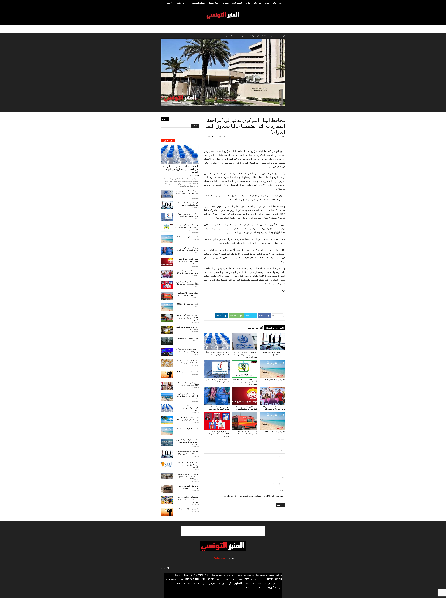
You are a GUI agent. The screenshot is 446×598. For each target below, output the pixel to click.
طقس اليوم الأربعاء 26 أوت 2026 (274, 379)
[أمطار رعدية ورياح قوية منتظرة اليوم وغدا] (167, 341)
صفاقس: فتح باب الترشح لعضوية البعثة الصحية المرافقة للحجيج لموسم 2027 (188, 476)
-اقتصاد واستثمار (214, 3)
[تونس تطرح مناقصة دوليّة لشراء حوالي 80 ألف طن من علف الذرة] (167, 363)
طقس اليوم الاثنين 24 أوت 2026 (275, 431)
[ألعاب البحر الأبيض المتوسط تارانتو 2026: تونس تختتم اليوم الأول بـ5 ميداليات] (217, 421)
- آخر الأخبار (274, 36)
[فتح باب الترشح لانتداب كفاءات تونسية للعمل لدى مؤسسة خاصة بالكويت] (167, 464)
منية (196, 175)
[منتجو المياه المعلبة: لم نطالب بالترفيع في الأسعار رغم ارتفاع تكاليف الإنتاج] (167, 408)
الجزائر (168, 579)
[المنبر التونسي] (223, 15)
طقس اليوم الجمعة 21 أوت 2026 (187, 372)
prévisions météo (229, 579)
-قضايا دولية (258, 3)
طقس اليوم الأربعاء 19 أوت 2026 (187, 428)
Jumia (177, 575)
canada (239, 575)
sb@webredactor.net (220, 558)
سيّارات (248, 3)
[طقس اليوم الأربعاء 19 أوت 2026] (167, 431)
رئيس (205, 583)
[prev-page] (282, 440)
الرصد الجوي (271, 583)
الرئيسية (169, 3)
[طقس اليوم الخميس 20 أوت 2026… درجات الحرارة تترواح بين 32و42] (167, 420)
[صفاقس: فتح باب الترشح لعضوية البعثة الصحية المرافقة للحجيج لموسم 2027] (167, 476)
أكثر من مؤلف (255, 327)
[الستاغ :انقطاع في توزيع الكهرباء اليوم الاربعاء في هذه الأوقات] (217, 369)
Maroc (253, 579)
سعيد (199, 583)
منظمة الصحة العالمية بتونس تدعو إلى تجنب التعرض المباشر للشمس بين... (187, 193)
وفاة (255, 587)
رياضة (281, 3)
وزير (259, 588)
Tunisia (218, 579)
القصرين (258, 583)
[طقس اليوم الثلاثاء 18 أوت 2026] (167, 512)
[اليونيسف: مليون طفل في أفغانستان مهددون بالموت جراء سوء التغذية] (217, 396)
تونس (211, 583)
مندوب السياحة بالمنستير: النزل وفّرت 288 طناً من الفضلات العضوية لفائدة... (187, 396)
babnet (279, 575)
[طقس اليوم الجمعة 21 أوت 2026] (167, 374)
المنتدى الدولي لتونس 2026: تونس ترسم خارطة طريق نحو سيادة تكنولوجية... (187, 442)
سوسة (195, 583)
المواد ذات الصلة (275, 327)
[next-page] (279, 440)
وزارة (264, 587)
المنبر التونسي (209, 136)
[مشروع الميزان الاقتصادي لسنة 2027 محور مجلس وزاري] (167, 386)
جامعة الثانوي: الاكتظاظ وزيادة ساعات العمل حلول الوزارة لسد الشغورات (188, 261)
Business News (249, 575)
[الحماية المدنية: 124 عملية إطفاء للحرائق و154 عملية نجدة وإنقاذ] (244, 421)
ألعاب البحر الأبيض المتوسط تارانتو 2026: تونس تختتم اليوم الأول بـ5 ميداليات (219, 434)
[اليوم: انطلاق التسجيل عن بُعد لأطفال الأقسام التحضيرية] (167, 489)
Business (271, 575)
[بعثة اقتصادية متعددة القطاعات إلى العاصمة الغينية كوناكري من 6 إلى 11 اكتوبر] (167, 454)
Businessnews (261, 575)
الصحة (267, 3)
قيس (168, 583)
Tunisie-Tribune (195, 578)
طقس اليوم (181, 583)
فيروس (173, 583)
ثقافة (274, 3)
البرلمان (173, 579)
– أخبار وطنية (181, 3)
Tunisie (210, 579)
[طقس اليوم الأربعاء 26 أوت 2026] (272, 369)
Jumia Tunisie (274, 579)
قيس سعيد (278, 587)
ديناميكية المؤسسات (198, 3)
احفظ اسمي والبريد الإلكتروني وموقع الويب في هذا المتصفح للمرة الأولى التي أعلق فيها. (253, 496)
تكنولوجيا (226, 3)
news (239, 579)
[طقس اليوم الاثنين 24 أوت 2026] (272, 421)
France (215, 575)
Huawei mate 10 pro (200, 575)
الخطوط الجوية (237, 3)
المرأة (246, 583)
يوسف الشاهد (248, 587)
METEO (246, 579)
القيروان (252, 583)
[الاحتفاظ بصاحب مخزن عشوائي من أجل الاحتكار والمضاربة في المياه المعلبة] (217, 341)
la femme (261, 579)
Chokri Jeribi (231, 575)
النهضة (218, 584)
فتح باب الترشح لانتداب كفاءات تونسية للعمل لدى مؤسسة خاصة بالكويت (188, 465)
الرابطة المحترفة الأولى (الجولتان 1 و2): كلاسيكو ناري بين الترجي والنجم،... (187, 317)
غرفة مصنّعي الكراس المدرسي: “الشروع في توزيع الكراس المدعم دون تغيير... (187, 499)
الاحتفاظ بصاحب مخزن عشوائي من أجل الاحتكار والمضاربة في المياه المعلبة (181, 169)
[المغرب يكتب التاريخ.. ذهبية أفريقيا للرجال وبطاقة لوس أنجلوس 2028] (272, 396)
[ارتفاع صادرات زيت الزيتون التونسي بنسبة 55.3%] (167, 330)
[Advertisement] (271, 143)
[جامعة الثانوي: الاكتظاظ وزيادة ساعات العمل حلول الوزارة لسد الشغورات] (244, 396)
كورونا (270, 587)
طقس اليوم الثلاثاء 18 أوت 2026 (188, 509)
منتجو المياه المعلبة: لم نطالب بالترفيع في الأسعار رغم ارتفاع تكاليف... (189, 408)
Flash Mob (222, 575)
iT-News (184, 575)
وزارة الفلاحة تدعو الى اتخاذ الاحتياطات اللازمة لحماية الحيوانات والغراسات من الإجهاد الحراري (245, 382)
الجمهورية (279, 583)
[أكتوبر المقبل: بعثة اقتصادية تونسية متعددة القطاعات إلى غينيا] (272, 341)
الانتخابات (180, 579)
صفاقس (188, 584)
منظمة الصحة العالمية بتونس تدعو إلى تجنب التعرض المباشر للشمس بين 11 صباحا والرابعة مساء (245, 354)
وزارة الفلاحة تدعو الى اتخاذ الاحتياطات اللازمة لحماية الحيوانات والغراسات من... (187, 227)
